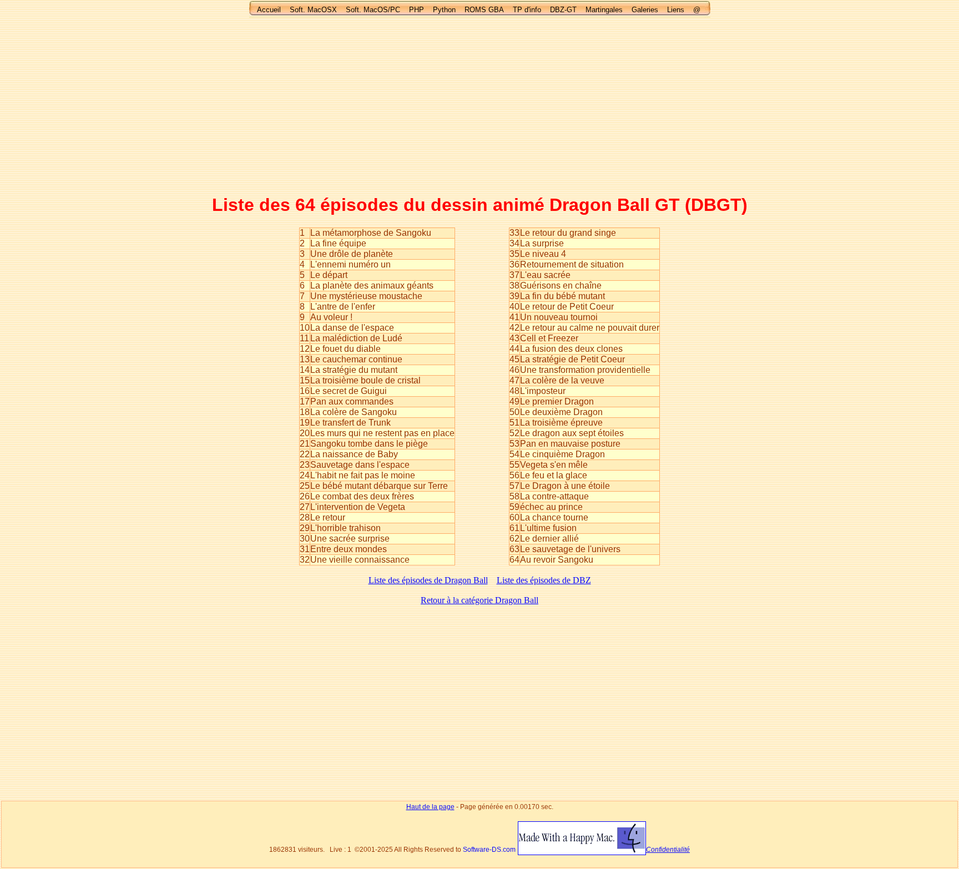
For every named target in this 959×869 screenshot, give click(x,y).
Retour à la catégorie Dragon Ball (479, 600)
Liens (675, 10)
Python (444, 10)
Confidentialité (668, 849)
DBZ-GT (563, 10)
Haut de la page (430, 807)
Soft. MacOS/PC (373, 10)
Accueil (269, 10)
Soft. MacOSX (313, 10)
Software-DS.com (489, 849)
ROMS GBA (484, 10)
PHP (416, 10)
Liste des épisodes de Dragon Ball (428, 580)
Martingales (604, 10)
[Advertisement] (479, 105)
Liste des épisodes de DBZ (544, 580)
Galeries (645, 10)
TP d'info (527, 10)
